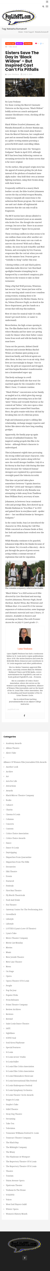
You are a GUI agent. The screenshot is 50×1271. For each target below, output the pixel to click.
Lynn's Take (11, 933)
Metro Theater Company (17, 938)
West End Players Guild (16, 1204)
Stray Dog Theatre (14, 1114)
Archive (9, 772)
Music (8, 952)
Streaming (10, 1119)
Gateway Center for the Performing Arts (24, 909)
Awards (9, 791)
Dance (8, 843)
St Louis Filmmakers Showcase (19, 1076)
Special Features (13, 1047)
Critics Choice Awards (15, 838)
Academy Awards (14, 743)
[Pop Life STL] (19, 18)
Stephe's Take (12, 1104)
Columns (10, 819)
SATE (8, 1028)
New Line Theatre (14, 962)
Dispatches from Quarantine (18, 857)
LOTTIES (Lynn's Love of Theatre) (21, 928)
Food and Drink (13, 900)
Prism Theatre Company (17, 1005)
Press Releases (12, 1000)
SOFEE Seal (11, 1038)
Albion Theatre (12, 748)
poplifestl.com (13, 709)
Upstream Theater (14, 1185)
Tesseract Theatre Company (18, 1138)
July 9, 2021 (27, 74)
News (8, 967)
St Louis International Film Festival (21, 1081)
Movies (19, 44)
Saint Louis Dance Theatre (17, 1024)
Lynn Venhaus (13, 74)
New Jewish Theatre (15, 957)
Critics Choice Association (17, 833)
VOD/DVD (10, 1195)
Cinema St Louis (13, 814)
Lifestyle (10, 919)
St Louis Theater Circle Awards (19, 1095)
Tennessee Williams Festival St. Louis (22, 1133)
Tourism (9, 1176)
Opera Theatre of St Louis (17, 981)
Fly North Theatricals (15, 895)
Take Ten (10, 1123)
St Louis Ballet (12, 1062)
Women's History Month (16, 1214)
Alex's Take (11, 753)
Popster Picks (12, 995)
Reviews (28, 44)
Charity (9, 810)
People (9, 986)
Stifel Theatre (12, 1109)
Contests (9, 829)
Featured (10, 44)
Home (20, 32)
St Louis (9, 1052)
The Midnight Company (16, 1147)
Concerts (10, 824)
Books (8, 800)
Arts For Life (11, 781)
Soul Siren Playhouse (15, 1043)
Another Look (12, 767)
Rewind (9, 1019)
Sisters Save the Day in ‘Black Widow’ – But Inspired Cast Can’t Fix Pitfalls (22, 61)
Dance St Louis (12, 848)
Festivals (9, 886)
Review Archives (13, 1009)
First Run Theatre (14, 890)
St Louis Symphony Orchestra (19, 1090)
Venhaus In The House (16, 1190)
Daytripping (11, 852)
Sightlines (10, 1033)
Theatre (9, 1171)
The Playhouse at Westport (18, 1157)
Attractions (11, 786)
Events (9, 876)
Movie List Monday (14, 943)
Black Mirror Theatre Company (20, 795)
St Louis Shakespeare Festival (19, 1085)
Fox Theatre (11, 905)
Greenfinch (11, 914)
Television (10, 1128)
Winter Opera (12, 1209)
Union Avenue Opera (15, 1180)
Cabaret (9, 805)
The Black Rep (12, 1142)
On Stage (10, 971)
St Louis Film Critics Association (20, 1066)
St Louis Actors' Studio (16, 1057)
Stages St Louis (12, 1100)
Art (7, 776)
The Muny (10, 1152)
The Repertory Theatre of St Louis (21, 1161)
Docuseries (11, 867)
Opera (9, 976)
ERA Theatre (11, 871)
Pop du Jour (11, 990)
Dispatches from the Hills (17, 862)
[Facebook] (24, 716)
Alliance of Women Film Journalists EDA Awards (25, 762)
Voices (9, 1200)
